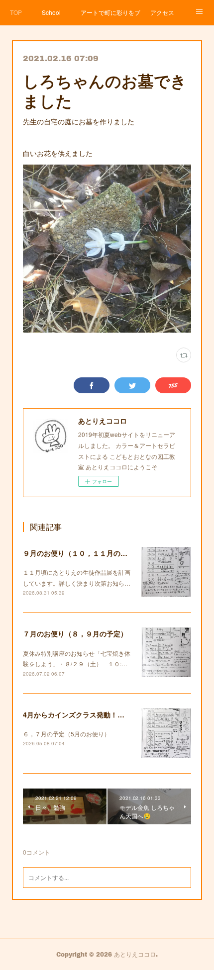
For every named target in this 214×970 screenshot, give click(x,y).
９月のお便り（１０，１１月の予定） (82, 553)
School (51, 12)
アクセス (162, 12)
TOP (16, 12)
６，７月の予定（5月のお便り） (66, 733)
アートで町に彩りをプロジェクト (110, 12)
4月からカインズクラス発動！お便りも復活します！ (105, 714)
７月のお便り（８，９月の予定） (75, 633)
